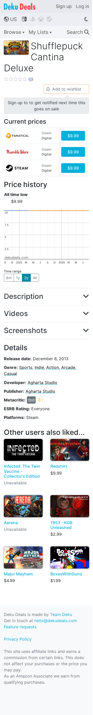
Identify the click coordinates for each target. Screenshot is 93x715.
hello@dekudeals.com (55, 620)
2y (26, 278)
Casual (10, 373)
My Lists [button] (39, 32)
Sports (25, 367)
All (35, 278)
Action (52, 367)
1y (18, 278)
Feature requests (20, 626)
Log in (82, 6)
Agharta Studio (42, 382)
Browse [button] (13, 32)
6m (9, 278)
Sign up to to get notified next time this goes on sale (46, 105)
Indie (39, 367)
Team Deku (61, 614)
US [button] (10, 19)
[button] (18, 79)
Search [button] (78, 32)
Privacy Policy (18, 639)
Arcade (68, 367)
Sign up (64, 6)
